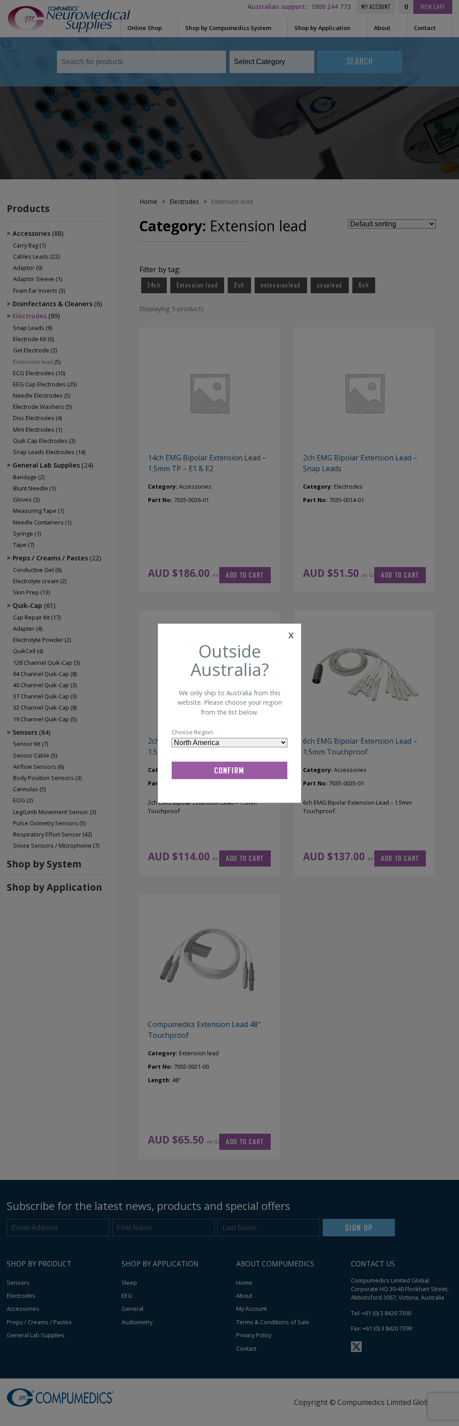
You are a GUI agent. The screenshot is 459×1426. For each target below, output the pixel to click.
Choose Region (192, 732)
